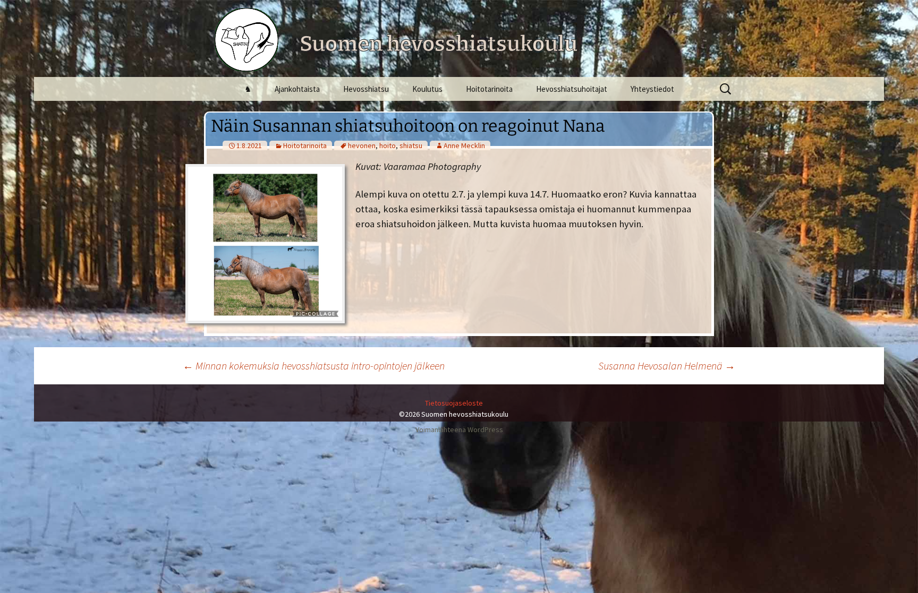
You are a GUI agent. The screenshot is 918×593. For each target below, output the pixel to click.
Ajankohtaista (297, 89)
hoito (387, 145)
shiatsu (411, 145)
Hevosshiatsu (366, 89)
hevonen (362, 145)
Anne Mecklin (464, 145)
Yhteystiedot (652, 89)
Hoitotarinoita (489, 89)
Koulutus (427, 89)
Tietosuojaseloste (454, 403)
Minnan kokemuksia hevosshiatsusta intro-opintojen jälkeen (314, 365)
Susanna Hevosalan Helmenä (666, 365)
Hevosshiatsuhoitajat (571, 89)
